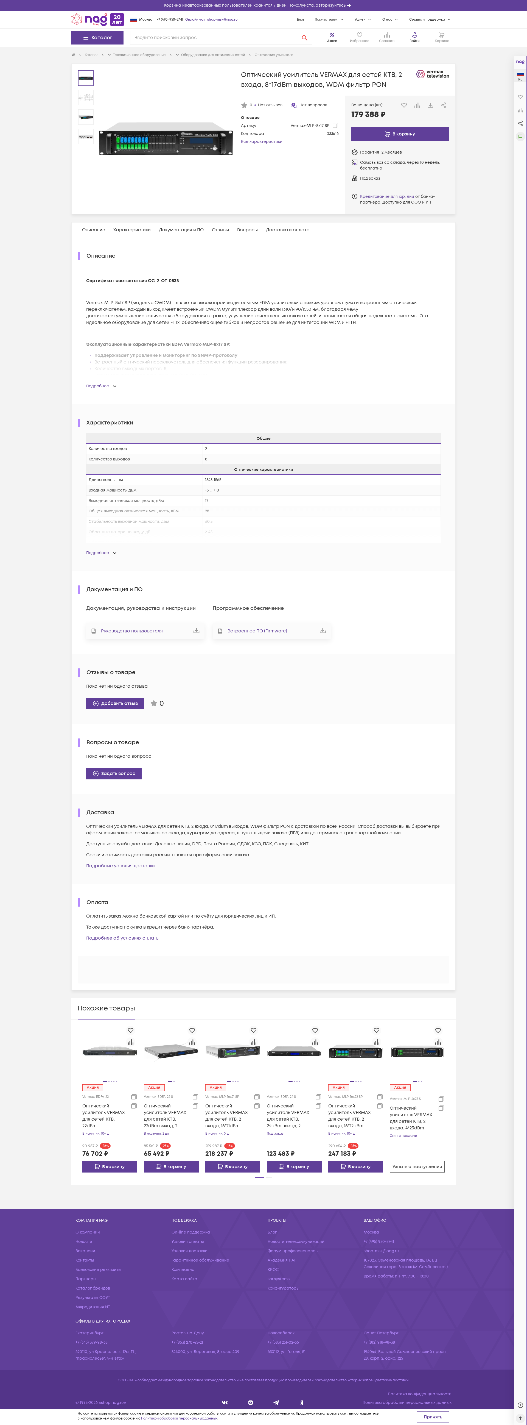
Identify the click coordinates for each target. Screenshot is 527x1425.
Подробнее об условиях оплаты (122, 938)
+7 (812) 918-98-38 (379, 1342)
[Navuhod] (250, 1402)
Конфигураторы (283, 1288)
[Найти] (304, 37)
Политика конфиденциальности (420, 1394)
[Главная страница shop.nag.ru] (97, 19)
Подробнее (97, 386)
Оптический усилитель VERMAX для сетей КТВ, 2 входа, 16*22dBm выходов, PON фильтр (349, 1116)
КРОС (273, 1269)
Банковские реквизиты (98, 1269)
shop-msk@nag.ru (222, 19)
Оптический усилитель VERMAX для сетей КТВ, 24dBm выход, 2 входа (288, 1116)
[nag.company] (225, 1402)
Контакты (84, 1260)
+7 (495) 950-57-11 (170, 19)
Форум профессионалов (293, 1251)
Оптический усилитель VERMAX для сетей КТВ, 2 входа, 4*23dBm (411, 1118)
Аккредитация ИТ (92, 1307)
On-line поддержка (191, 1232)
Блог (300, 19)
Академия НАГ (282, 1260)
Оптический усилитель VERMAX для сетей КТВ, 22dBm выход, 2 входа (165, 1116)
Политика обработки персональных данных (407, 1402)
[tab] (93, 230)
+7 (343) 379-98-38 (91, 1342)
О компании (87, 1232)
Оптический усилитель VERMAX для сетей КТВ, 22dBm (103, 1116)
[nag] (301, 1402)
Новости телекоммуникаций (296, 1241)
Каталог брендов (92, 1288)
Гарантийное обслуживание (200, 1260)
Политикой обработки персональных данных (179, 1418)
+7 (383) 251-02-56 (283, 1342)
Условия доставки (190, 1251)
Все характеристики (261, 141)
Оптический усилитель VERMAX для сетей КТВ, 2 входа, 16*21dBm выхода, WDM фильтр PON (226, 1116)
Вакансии (85, 1251)
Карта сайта (184, 1279)
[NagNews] (276, 1402)
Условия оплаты (188, 1241)
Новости (83, 1241)
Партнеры (85, 1279)
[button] (263, 5)
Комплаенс (183, 1269)
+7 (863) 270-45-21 (187, 1342)
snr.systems (279, 1279)
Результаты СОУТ (92, 1297)
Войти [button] (414, 41)
